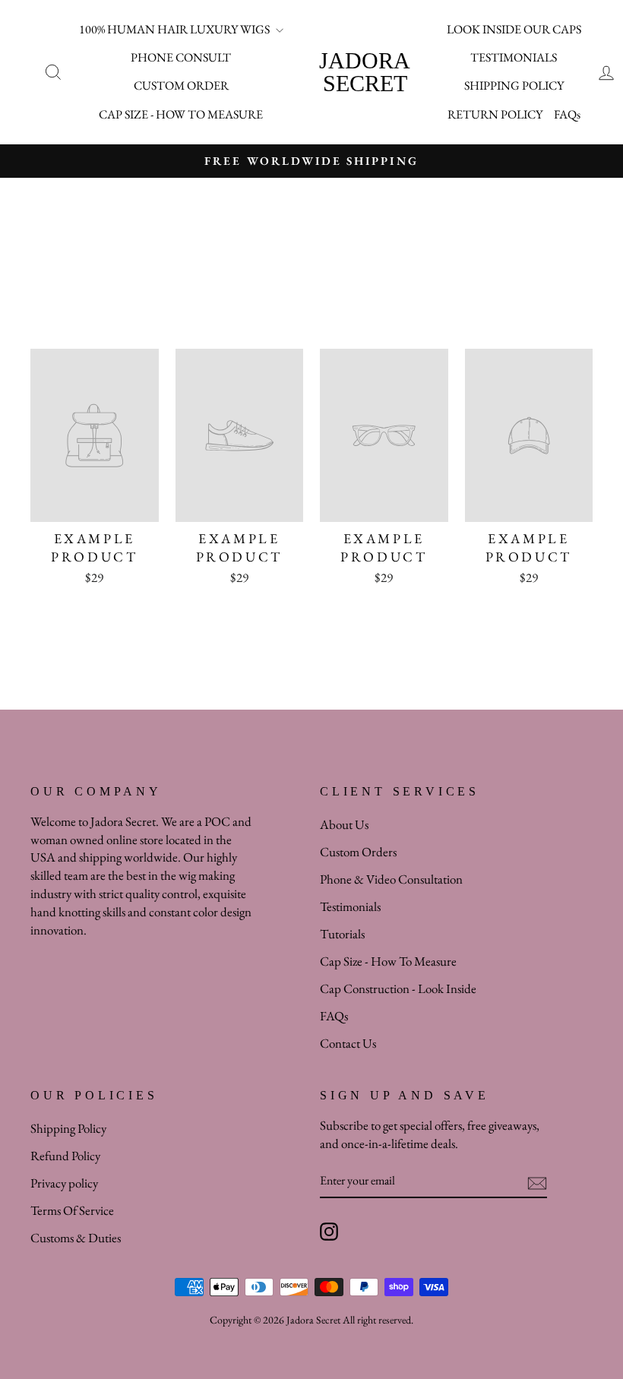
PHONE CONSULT (181, 57)
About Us (344, 824)
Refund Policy (65, 1155)
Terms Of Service (72, 1210)
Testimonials (350, 906)
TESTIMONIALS (513, 57)
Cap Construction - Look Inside (398, 988)
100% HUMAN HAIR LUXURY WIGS (175, 29)
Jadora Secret (364, 72)
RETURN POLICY (494, 114)
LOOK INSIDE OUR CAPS (514, 29)
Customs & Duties (75, 1237)
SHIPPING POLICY (514, 85)
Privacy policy (64, 1183)
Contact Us (348, 1043)
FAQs (567, 114)
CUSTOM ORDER (181, 85)
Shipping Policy (68, 1128)
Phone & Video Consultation (391, 879)
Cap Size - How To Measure (388, 961)
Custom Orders (358, 851)
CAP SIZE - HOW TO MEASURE (181, 114)
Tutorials (342, 933)
